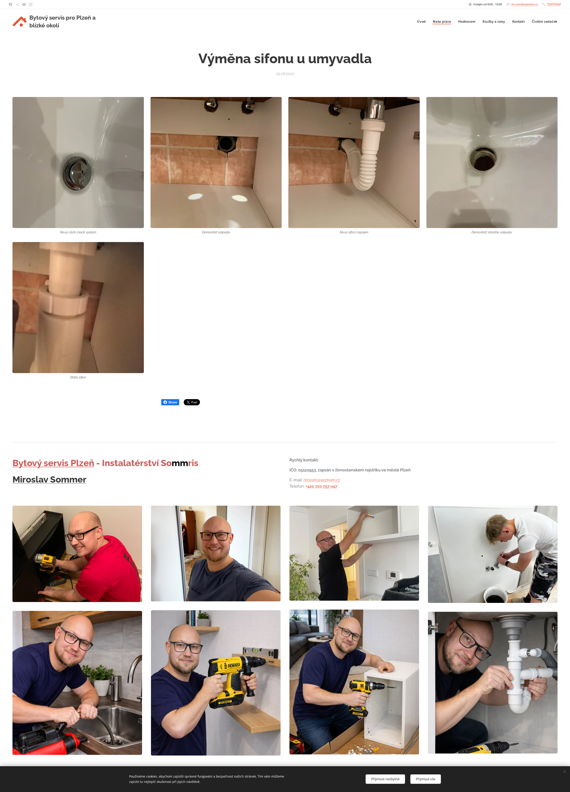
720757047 (554, 4)
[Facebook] (10, 4)
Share (172, 402)
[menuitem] (422, 21)
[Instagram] (30, 4)
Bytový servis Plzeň (53, 463)
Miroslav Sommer (49, 479)
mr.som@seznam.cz (524, 4)
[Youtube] (24, 4)
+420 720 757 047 (321, 486)
